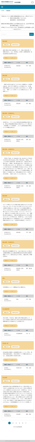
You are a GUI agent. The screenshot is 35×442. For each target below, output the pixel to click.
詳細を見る (6, 44)
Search (31, 34)
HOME (2, 10)
